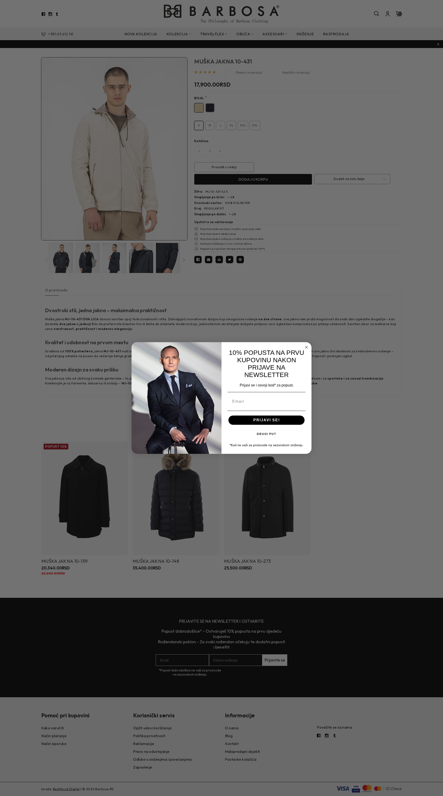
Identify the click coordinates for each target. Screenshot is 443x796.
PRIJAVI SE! (266, 420)
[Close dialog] (306, 347)
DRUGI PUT (266, 434)
